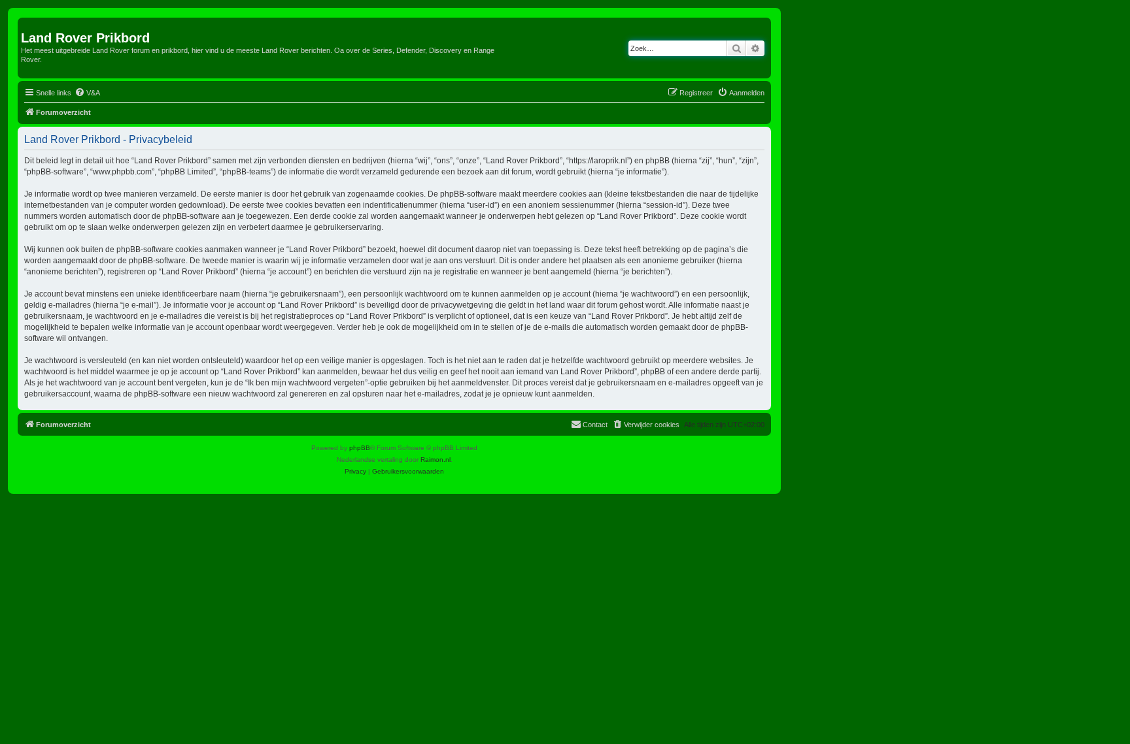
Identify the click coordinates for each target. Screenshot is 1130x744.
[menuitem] (87, 93)
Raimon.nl (435, 459)
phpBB (359, 447)
